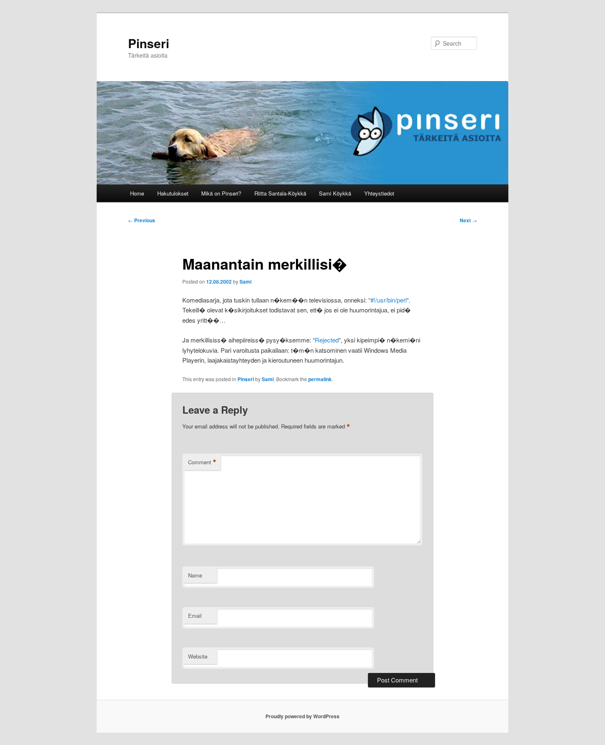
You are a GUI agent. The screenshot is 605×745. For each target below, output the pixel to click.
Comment (202, 462)
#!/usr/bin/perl (388, 300)
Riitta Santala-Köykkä (280, 193)
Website (197, 656)
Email (195, 615)
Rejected (327, 339)
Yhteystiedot (379, 193)
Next (468, 220)
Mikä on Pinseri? (221, 193)
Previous (141, 220)
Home (137, 193)
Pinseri (148, 43)
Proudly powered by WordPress (302, 716)
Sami (245, 281)
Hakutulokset (172, 193)
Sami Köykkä (335, 193)
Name (195, 575)
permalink (320, 379)
